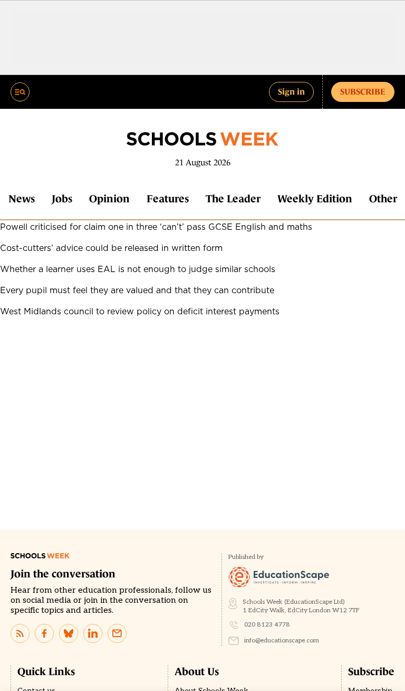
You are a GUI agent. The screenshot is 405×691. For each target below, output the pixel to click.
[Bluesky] (68, 633)
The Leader (233, 198)
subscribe (362, 91)
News (21, 198)
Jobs (62, 198)
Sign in (291, 91)
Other (383, 198)
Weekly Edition (314, 198)
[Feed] (20, 633)
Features (168, 198)
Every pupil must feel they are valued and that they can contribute (137, 290)
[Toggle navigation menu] (20, 91)
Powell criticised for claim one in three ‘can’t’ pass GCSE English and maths (156, 226)
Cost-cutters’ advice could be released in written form (111, 248)
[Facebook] (44, 633)
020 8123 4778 (267, 625)
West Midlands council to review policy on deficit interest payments (139, 311)
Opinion (109, 198)
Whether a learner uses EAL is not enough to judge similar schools (137, 269)
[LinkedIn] (92, 633)
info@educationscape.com (281, 641)
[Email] (117, 633)
